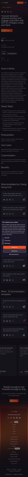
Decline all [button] (14, 251)
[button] (14, 254)
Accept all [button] (14, 247)
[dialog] (14, 238)
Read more (9, 234)
